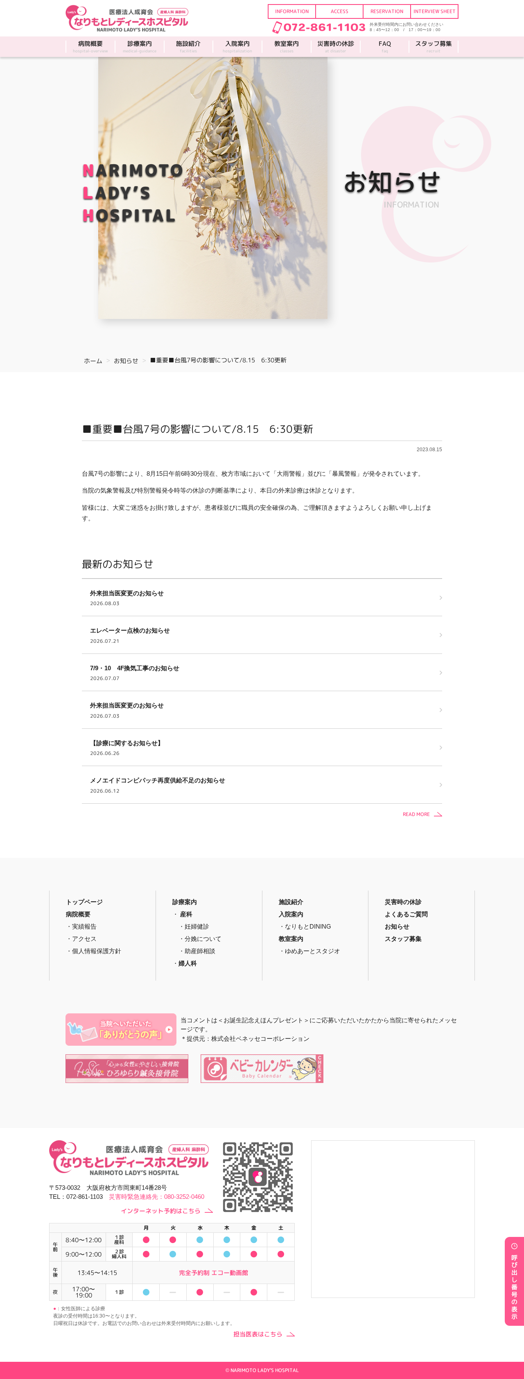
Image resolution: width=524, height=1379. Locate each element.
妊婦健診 (197, 926)
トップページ (84, 902)
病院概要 (90, 47)
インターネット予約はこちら (161, 1211)
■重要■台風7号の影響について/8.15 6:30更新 (197, 429)
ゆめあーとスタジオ (312, 951)
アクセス (84, 939)
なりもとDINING (308, 926)
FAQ (385, 47)
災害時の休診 (335, 47)
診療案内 (139, 47)
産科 (186, 914)
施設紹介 (188, 47)
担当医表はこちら (257, 1334)
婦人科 (187, 963)
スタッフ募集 (433, 47)
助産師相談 (200, 951)
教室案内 (286, 47)
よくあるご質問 (406, 914)
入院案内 (237, 47)
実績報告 (84, 926)
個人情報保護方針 (96, 951)
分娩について (203, 939)
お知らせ (397, 926)
